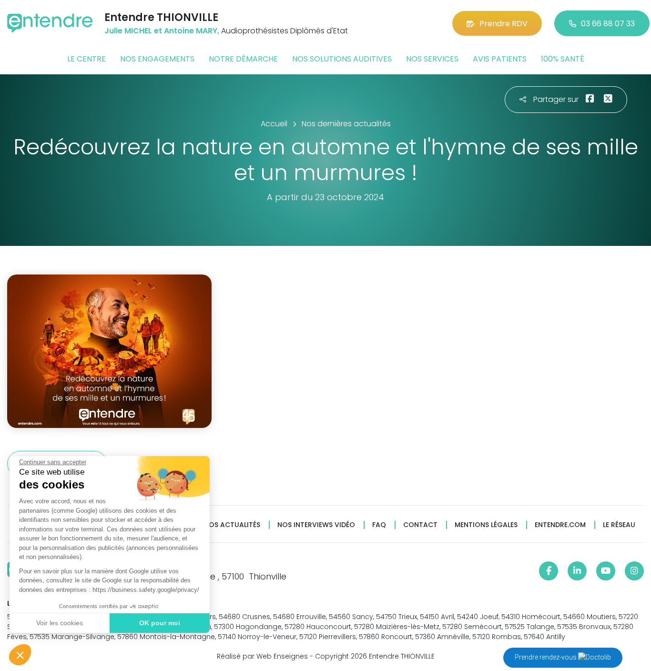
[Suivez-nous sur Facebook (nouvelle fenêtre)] (548, 570)
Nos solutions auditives (342, 58)
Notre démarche (243, 58)
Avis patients (500, 58)
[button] (20, 654)
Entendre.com (560, 525)
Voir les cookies (59, 623)
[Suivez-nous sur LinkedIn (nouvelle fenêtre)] (577, 570)
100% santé (562, 58)
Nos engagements (157, 58)
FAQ (379, 525)
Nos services (432, 58)
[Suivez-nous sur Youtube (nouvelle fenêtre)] (605, 570)
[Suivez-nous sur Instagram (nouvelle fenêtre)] (634, 570)
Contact (420, 525)
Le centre (86, 58)
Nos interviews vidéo (316, 525)
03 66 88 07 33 (608, 23)
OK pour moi (159, 623)
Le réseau (619, 525)
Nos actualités (232, 525)
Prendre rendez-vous (546, 657)
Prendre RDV (503, 23)
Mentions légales (486, 525)
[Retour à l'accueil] (50, 23)
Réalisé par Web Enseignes (262, 656)
